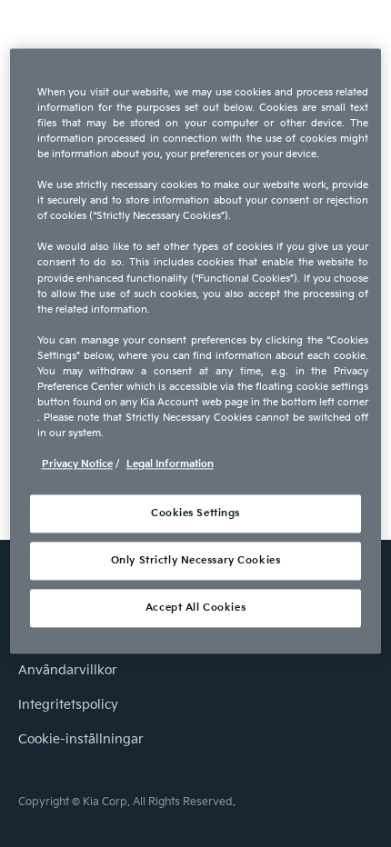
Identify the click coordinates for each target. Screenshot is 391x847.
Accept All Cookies (195, 608)
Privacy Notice (77, 465)
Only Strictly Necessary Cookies (196, 561)
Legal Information (170, 465)
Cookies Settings (195, 514)
